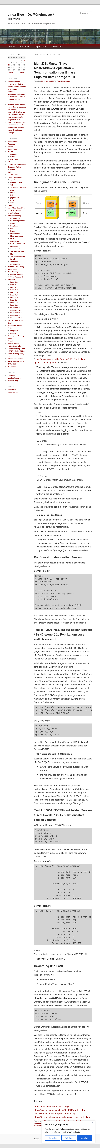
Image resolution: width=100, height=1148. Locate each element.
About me (25, 46)
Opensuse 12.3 (15, 313)
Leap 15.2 (14, 287)
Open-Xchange (13, 272)
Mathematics (15, 233)
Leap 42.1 (14, 300)
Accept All (84, 1138)
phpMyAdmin (15, 197)
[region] (68, 1132)
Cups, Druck (12, 149)
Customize (52, 1138)
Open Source (12, 269)
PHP (12, 195)
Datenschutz (57, 46)
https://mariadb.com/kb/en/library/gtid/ (52, 1106)
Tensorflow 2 (15, 249)
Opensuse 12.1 (15, 307)
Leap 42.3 (14, 305)
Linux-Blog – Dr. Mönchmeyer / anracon (31, 16)
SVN (12, 200)
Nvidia (12, 169)
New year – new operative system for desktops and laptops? (17, 107)
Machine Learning (14, 215)
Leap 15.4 (14, 292)
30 (21, 70)
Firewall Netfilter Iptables (17, 164)
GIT (11, 185)
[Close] (92, 1122)
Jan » (22, 72)
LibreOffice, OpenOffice (16, 208)
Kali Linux (14, 159)
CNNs (12, 223)
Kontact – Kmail (14, 174)
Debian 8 (13, 154)
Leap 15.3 (14, 290)
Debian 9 (13, 157)
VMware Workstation (15, 359)
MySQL (13, 192)
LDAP (10, 205)
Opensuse (11, 279)
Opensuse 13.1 (15, 315)
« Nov (11, 72)
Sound (10, 341)
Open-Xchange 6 (16, 277)
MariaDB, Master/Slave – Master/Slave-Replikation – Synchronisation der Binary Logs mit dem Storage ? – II (54, 70)
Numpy (13, 333)
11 (9, 65)
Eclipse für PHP (16, 182)
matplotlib (14, 330)
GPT (12, 228)
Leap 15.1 (14, 284)
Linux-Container (14, 213)
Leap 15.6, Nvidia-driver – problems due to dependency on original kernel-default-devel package (16, 127)
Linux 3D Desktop (14, 210)
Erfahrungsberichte (15, 162)
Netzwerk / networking (16, 266)
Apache (13, 180)
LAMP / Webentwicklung (17, 177)
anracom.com (13, 392)
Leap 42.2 (14, 302)
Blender (10, 146)
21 (16, 67)
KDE (9, 172)
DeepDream (14, 226)
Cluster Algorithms (17, 220)
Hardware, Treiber (14, 167)
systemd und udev (14, 346)
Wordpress (12, 366)
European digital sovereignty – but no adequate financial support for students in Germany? (17, 86)
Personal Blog (13, 380)
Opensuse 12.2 (15, 310)
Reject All (68, 1138)
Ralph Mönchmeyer (63, 81)
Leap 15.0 (14, 282)
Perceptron (14, 241)
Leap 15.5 (14, 295)
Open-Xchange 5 (16, 274)
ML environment (16, 236)
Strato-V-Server (13, 343)
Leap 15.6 (14, 297)
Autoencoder (15, 218)
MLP (12, 238)
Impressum (40, 46)
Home (12, 46)
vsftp (12, 203)
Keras (12, 231)
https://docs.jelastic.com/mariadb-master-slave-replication (62, 1116)
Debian (10, 151)
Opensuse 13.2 (15, 318)
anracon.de (12, 389)
